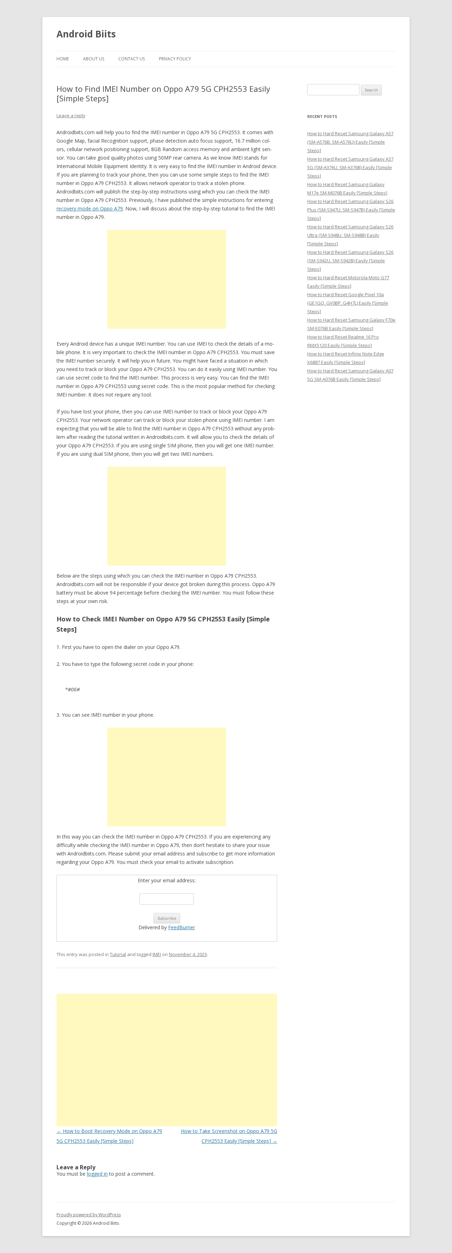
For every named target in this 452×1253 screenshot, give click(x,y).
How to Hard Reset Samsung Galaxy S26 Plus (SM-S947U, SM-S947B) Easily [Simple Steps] (351, 209)
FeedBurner (181, 927)
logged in (97, 1173)
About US (93, 59)
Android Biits (86, 34)
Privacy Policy (175, 59)
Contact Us (131, 59)
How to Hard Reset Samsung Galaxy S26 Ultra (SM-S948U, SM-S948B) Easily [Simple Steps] (350, 235)
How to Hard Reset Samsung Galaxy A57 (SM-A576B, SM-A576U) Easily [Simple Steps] (350, 142)
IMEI (157, 954)
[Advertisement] (166, 279)
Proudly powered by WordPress (88, 1215)
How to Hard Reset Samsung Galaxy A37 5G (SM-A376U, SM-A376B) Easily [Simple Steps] (350, 167)
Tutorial (118, 954)
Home (62, 59)
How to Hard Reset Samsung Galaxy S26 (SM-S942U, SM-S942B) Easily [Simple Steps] (350, 260)
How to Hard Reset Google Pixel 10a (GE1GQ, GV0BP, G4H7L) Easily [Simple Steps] (347, 303)
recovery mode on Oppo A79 (89, 208)
